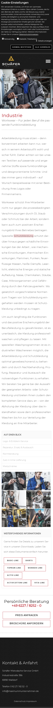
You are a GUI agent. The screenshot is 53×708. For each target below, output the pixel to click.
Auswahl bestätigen (21, 47)
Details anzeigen (45, 41)
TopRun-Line (14, 568)
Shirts (29, 560)
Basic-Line (13, 560)
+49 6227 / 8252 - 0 (26, 606)
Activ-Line (13, 575)
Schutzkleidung (23, 235)
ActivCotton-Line (17, 582)
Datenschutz (20, 701)
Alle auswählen (42, 47)
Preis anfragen (26, 615)
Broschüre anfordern (26, 623)
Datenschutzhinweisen (28, 34)
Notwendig (9, 39)
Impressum (31, 701)
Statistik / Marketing (28, 39)
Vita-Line (39, 582)
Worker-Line (35, 568)
